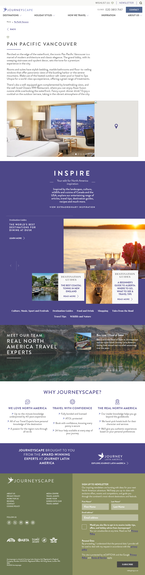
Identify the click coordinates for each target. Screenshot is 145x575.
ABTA (23, 540)
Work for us (13, 499)
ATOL (44, 540)
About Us (133, 15)
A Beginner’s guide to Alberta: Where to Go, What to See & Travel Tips (125, 288)
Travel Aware (35, 540)
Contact (134, 9)
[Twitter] (15, 522)
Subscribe (127, 564)
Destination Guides (71, 278)
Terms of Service (99, 557)
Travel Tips (60, 316)
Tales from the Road (123, 310)
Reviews (10, 501)
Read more (69, 296)
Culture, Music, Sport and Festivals (30, 310)
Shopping (103, 310)
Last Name (115, 501)
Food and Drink (85, 310)
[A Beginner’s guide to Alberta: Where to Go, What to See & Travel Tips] (99, 287)
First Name (86, 501)
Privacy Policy (13, 496)
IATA (53, 540)
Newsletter (126, 3)
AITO (11, 540)
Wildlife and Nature (80, 316)
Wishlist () (102, 3)
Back (13, 29)
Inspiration (108, 15)
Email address (87, 512)
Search (139, 3)
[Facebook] (9, 522)
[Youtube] (27, 522)
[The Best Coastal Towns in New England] (45, 287)
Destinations (11, 15)
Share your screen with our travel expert (54, 501)
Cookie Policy (13, 506)
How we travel (77, 15)
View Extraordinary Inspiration (72, 207)
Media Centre (52, 493)
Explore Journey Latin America (108, 463)
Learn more (15, 238)
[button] (73, 154)
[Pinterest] (21, 522)
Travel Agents (52, 496)
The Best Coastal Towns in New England (71, 288)
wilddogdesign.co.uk (132, 571)
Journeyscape (18, 9)
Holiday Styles (43, 15)
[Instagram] (33, 522)
